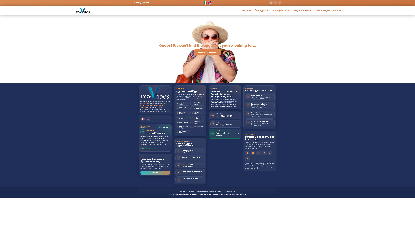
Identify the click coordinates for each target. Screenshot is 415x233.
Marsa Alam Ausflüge (182, 108)
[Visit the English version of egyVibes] (148, 119)
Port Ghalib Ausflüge (182, 117)
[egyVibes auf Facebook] (247, 153)
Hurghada (143, 111)
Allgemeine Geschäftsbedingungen (209, 191)
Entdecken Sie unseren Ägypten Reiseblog (152, 160)
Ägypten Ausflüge (164, 101)
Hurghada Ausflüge (181, 103)
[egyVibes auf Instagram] (253, 153)
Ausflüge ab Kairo (183, 122)
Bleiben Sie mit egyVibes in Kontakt (259, 138)
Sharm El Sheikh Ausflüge (198, 103)
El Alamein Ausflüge (197, 122)
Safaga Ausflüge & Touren (198, 127)
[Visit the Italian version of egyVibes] (143, 119)
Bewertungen (323, 10)
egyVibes (255, 142)
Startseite (246, 10)
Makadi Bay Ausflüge (182, 113)
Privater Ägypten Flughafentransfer (184, 144)
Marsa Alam (151, 111)
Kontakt (337, 10)
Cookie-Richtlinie (229, 191)
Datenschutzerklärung (187, 191)
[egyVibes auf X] (258, 153)
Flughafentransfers (303, 10)
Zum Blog (155, 172)
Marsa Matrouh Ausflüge (183, 127)
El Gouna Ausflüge (198, 108)
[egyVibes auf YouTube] (247, 158)
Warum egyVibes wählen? (258, 90)
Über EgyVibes (262, 10)
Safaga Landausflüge (197, 117)
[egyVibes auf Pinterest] (270, 153)
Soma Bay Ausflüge (196, 113)
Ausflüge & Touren (281, 10)
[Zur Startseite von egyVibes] (155, 93)
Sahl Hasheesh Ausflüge (182, 131)
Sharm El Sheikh (163, 111)
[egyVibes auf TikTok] (264, 153)
